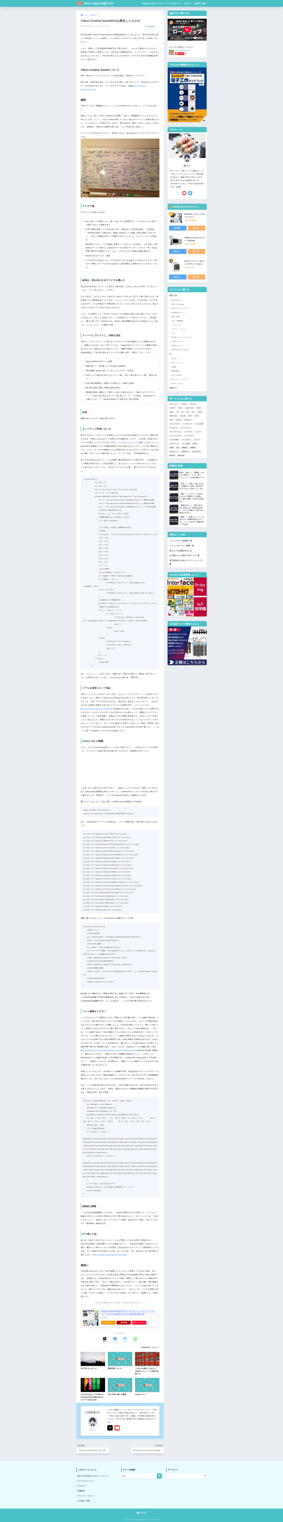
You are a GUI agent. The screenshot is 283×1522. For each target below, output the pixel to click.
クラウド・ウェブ (178, 329)
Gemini (198, 408)
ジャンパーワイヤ (185, 428)
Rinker (106, 1317)
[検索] (159, 1475)
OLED (197, 416)
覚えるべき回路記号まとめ (180, 551)
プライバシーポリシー (86, 1496)
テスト (156, 442)
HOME (142, 1512)
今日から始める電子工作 (98, 3)
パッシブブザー (189, 435)
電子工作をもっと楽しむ (181, 350)
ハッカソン (198, 431)
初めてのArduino (178, 304)
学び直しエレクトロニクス (181, 337)
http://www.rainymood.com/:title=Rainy (97, 709)
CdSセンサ (193, 404)
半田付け (195, 443)
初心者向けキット (178, 312)
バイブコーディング (176, 435)
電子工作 (173, 295)
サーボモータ (174, 428)
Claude (180, 408)
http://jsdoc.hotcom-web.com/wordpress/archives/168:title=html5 (108, 1050)
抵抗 (177, 447)
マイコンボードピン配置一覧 (181, 546)
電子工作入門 (197, 451)
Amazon (108, 1322)
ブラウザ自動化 (174, 439)
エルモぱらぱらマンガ (128, 442)
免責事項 (81, 1491)
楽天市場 (124, 1322)
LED (187, 412)
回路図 (172, 447)
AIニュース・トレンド (180, 379)
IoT (182, 412)
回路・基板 (176, 316)
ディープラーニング (176, 431)
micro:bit (183, 416)
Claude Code (189, 408)
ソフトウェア (177, 325)
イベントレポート (175, 424)
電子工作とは (177, 300)
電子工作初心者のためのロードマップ (93, 1476)
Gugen (172, 412)
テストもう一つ (92, 674)
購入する (198, 228)
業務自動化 (176, 371)
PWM (171, 420)
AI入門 (174, 359)
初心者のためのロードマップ (153, 3)
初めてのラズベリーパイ (181, 308)
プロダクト (188, 3)
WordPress (187, 420)
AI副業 (174, 367)
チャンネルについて (173, 3)
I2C (178, 412)
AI (170, 354)
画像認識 (192, 447)
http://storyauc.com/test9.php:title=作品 (109, 1255)
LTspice (199, 412)
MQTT (190, 416)
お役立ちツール (177, 341)
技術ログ (155, 1347)
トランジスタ (188, 431)
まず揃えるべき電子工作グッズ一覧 (184, 555)
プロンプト (197, 439)
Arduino (184, 404)
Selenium (179, 420)
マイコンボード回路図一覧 (180, 541)
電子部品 (172, 455)
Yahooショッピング (139, 1322)
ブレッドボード (186, 439)
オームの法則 (199, 424)
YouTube (117, 1431)
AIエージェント (174, 404)
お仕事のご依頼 (200, 3)
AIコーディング (177, 363)
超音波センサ (186, 451)
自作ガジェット (177, 345)
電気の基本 (181, 455)
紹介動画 (179, 228)
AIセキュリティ (177, 383)
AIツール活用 (176, 375)
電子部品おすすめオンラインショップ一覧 (186, 562)
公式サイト (179, 251)
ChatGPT (172, 408)
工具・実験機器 (177, 321)
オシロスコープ (187, 424)
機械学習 (184, 447)
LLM (193, 412)
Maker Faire (173, 416)
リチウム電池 (186, 443)
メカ (173, 333)
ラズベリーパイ (174, 443)
